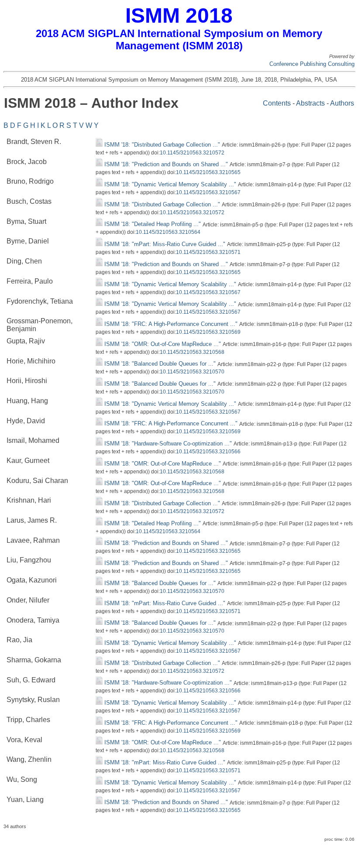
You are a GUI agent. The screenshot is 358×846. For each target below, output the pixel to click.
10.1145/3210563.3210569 (208, 332)
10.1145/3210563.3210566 (208, 452)
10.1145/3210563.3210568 (192, 352)
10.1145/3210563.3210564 (168, 232)
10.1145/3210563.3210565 (208, 172)
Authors (342, 103)
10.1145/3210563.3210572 (192, 153)
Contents (277, 103)
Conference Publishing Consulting (312, 64)
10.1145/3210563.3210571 (208, 252)
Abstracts (310, 103)
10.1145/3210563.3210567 (208, 192)
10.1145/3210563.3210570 (192, 372)
